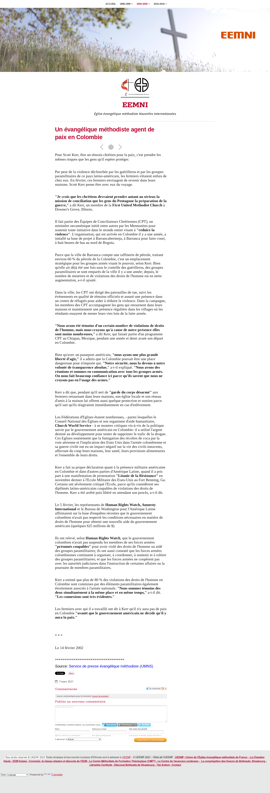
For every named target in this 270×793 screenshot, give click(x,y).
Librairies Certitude (101, 765)
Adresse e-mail (99, 729)
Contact (176, 765)
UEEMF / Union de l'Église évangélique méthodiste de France (211, 757)
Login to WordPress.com (128, 724)
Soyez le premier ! (100, 696)
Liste (111, 147)
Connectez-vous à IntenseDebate (109, 724)
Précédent (102, 147)
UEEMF (126, 757)
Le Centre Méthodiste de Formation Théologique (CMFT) (122, 761)
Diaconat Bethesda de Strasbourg (134, 765)
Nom (57, 729)
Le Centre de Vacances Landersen (178, 761)
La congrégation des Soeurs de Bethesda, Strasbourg (233, 761)
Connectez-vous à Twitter (144, 724)
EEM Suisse (20, 761)
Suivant (119, 147)
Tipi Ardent (163, 765)
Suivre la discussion (164, 688)
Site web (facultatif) (138, 729)
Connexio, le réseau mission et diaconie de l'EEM (58, 761)
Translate (56, 774)
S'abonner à (61, 739)
